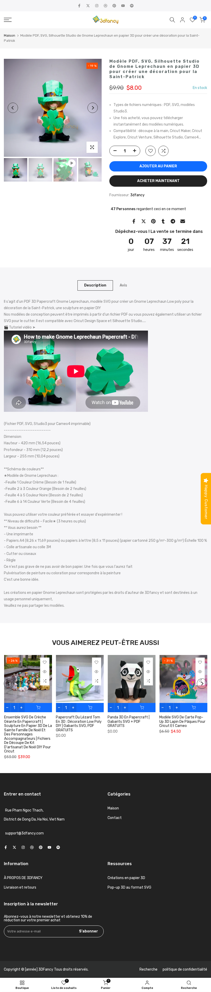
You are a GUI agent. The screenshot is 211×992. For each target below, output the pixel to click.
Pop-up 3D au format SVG (129, 887)
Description (95, 285)
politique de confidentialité (185, 969)
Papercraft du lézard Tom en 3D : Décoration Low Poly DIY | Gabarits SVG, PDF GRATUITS (78, 724)
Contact (115, 818)
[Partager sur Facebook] (133, 221)
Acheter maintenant (158, 181)
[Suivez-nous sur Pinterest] (114, 6)
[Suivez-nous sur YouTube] (123, 6)
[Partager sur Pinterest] (153, 221)
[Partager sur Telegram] (173, 221)
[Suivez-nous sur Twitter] (88, 6)
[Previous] (13, 108)
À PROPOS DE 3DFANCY (23, 878)
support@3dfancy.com (24, 833)
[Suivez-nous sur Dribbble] (105, 6)
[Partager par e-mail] (182, 221)
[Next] (92, 108)
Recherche (148, 969)
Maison (9, 35)
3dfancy (137, 195)
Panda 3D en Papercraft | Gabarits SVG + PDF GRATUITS (129, 721)
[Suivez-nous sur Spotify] (132, 6)
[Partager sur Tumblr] (163, 221)
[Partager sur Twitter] (143, 221)
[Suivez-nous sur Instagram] (97, 6)
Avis (123, 285)
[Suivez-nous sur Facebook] (79, 6)
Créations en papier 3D (126, 878)
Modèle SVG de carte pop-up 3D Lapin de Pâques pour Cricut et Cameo (182, 721)
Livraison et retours (20, 887)
